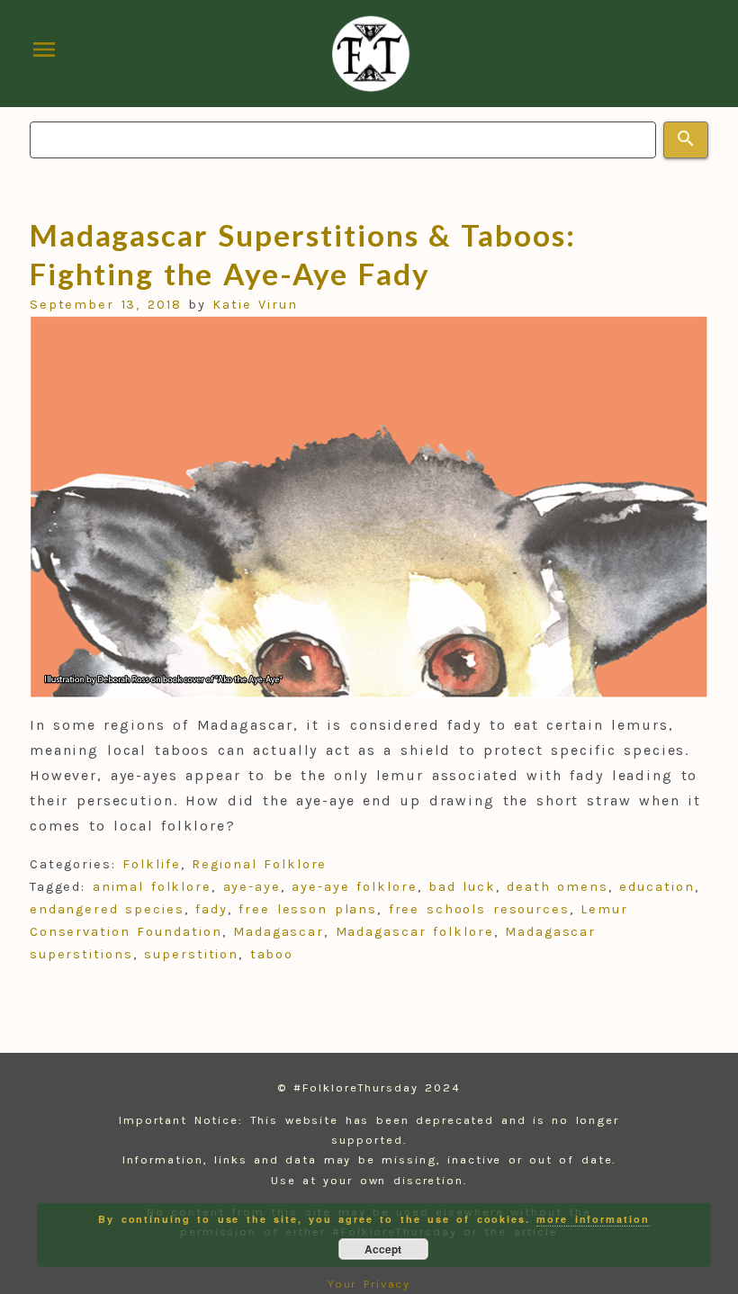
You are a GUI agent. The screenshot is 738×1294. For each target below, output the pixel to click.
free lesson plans (307, 909)
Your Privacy (369, 1283)
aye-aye (252, 886)
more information (592, 1219)
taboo (272, 954)
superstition (191, 954)
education (656, 886)
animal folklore (152, 886)
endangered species (107, 909)
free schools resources (479, 909)
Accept (382, 1249)
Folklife (151, 864)
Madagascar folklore (415, 931)
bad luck (462, 886)
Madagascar (278, 931)
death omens (557, 886)
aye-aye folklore (354, 886)
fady (211, 909)
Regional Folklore (259, 864)
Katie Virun (255, 304)
